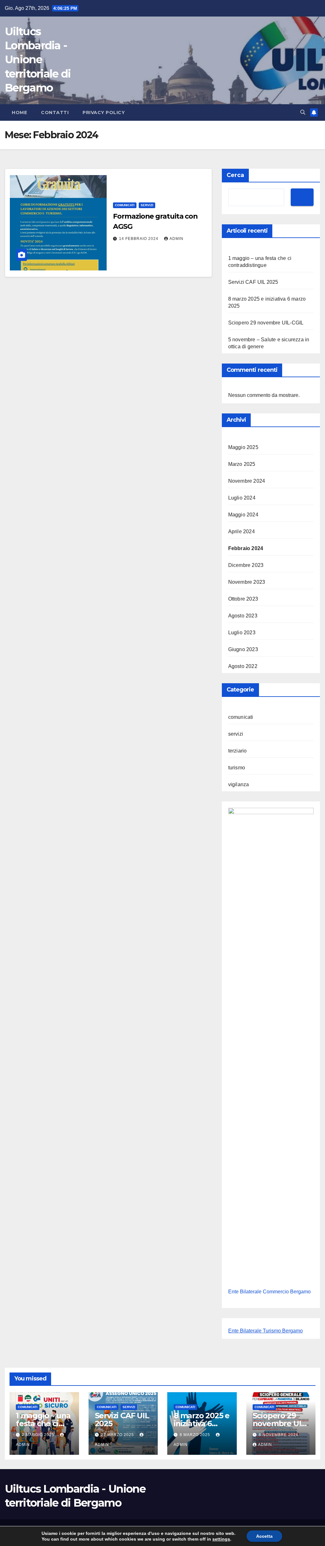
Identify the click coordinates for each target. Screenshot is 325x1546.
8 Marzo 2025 (195, 1435)
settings (221, 1539)
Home (19, 112)
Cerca (235, 175)
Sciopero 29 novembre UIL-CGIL (266, 322)
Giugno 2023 (243, 649)
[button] (302, 112)
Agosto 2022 (242, 666)
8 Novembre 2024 (278, 1435)
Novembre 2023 (246, 582)
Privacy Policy (104, 112)
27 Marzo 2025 (118, 1435)
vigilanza (238, 784)
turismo (236, 767)
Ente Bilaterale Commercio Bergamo (269, 1291)
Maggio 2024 (243, 514)
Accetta (264, 1536)
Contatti (55, 112)
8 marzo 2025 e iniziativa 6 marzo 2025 (201, 1423)
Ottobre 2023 (243, 599)
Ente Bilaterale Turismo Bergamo (265, 1330)
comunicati (125, 205)
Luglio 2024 (241, 498)
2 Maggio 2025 (39, 1435)
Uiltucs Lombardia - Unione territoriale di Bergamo (38, 59)
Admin (176, 238)
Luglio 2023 (241, 632)
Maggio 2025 (243, 447)
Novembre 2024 (246, 481)
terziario (237, 750)
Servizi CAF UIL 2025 (253, 282)
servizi (147, 205)
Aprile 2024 (241, 531)
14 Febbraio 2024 (139, 238)
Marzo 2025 (241, 464)
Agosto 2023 (242, 615)
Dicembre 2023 (246, 565)
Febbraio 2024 (245, 548)
